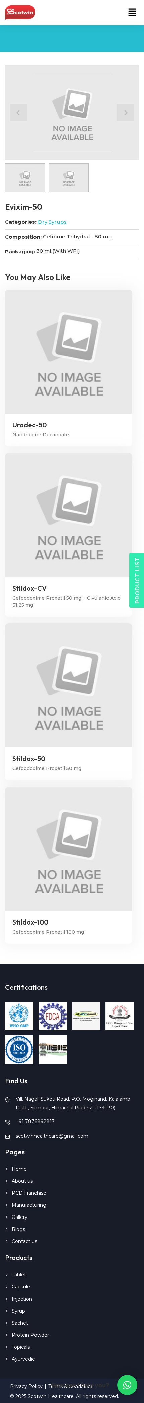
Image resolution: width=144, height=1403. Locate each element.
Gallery (19, 1217)
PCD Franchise (29, 1193)
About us (22, 1181)
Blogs (18, 1229)
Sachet (20, 1323)
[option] (72, 112)
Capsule (21, 1287)
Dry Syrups (52, 222)
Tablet (19, 1275)
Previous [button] (18, 112)
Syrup (18, 1311)
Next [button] (125, 112)
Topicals (21, 1347)
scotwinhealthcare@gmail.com (52, 1136)
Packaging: (20, 251)
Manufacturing (29, 1205)
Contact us (24, 1241)
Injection (22, 1299)
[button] (132, 12)
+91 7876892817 (35, 1121)
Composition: (23, 236)
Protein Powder (30, 1335)
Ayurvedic (23, 1359)
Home (19, 1169)
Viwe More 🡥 (69, 352)
